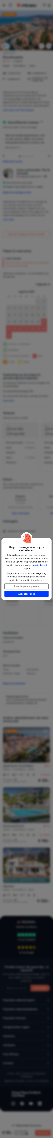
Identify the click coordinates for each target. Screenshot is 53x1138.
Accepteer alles (26, 593)
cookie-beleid (39, 565)
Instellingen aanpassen (26, 586)
